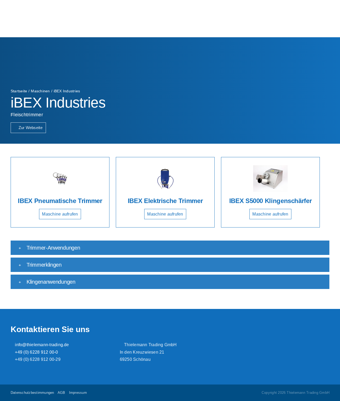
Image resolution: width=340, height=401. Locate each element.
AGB (61, 393)
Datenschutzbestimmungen (32, 393)
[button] (170, 248)
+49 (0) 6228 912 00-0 (36, 352)
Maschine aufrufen (60, 214)
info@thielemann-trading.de (41, 344)
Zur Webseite (29, 127)
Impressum (78, 393)
